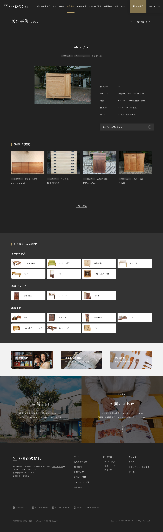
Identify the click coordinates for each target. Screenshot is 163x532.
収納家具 (122, 94)
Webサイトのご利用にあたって (47, 521)
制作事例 (70, 6)
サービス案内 (58, 6)
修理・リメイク (109, 466)
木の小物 (108, 470)
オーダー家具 (109, 462)
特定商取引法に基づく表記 (22, 521)
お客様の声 (82, 6)
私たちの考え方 (44, 6)
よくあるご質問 (95, 6)
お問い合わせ (120, 6)
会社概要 (108, 6)
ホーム (133, 22)
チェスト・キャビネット (136, 94)
